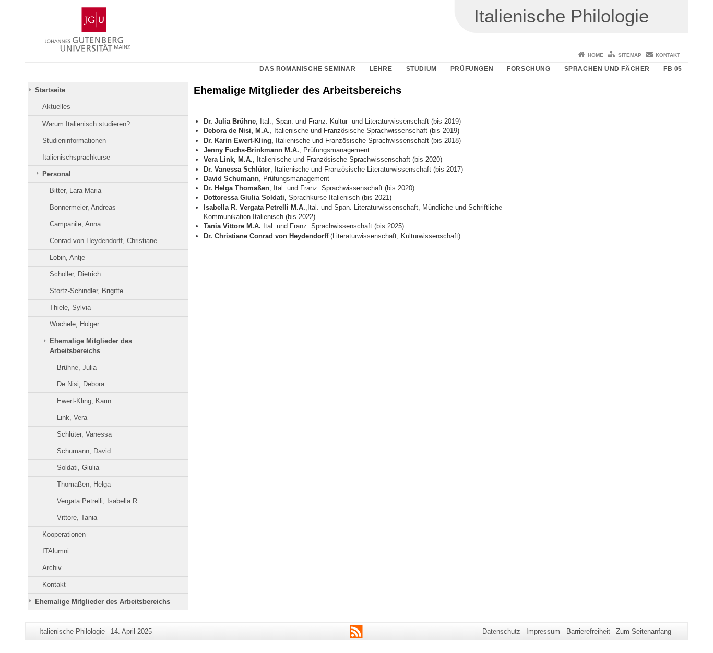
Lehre (381, 68)
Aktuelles (56, 107)
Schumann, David (84, 451)
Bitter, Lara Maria (75, 191)
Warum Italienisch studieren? (86, 124)
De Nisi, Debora (80, 384)
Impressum (543, 631)
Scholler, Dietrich (75, 274)
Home (595, 55)
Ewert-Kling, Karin (84, 401)
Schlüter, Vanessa (84, 434)
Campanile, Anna (75, 224)
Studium (421, 68)
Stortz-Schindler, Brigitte (86, 291)
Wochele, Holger (74, 324)
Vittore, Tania (77, 518)
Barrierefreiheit (588, 631)
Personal (56, 174)
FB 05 (672, 68)
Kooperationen (64, 534)
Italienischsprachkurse (76, 157)
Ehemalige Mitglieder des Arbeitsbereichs (91, 345)
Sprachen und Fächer (607, 68)
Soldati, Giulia (78, 467)
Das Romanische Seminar (307, 68)
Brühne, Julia (77, 367)
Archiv (52, 568)
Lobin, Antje (67, 257)
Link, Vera (72, 417)
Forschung (528, 68)
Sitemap (629, 55)
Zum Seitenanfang (643, 631)
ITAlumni (55, 551)
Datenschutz (501, 631)
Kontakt (668, 55)
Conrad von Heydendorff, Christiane (103, 241)
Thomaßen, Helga (84, 484)
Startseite (50, 90)
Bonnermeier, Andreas (83, 207)
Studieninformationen (74, 140)
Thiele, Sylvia (70, 307)
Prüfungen (471, 68)
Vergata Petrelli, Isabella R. (98, 501)
